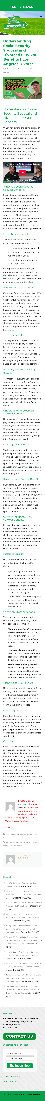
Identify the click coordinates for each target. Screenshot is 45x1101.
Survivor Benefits (16, 846)
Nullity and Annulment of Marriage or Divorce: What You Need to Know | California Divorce (21, 929)
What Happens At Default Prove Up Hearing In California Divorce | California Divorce (22, 917)
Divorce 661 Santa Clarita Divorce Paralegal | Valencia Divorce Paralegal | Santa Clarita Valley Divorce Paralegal (22, 814)
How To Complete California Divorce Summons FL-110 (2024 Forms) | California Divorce (23, 894)
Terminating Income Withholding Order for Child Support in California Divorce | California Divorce (24, 978)
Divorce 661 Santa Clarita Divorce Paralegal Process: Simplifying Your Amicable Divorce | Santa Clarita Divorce (24, 940)
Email (8, 827)
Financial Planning (25, 842)
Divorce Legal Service (18, 834)
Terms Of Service (10, 1081)
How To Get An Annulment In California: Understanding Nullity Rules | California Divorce (22, 955)
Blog (7, 834)
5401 (36, 804)
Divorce (15, 842)
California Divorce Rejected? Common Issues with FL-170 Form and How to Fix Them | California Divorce (22, 989)
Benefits (9, 842)
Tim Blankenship (21, 69)
